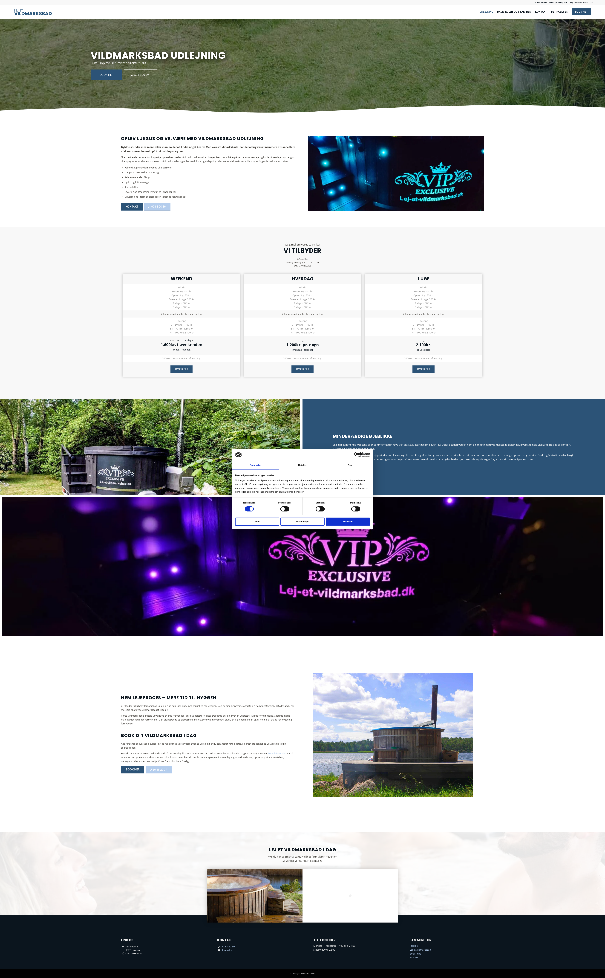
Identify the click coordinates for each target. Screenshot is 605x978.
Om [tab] (350, 465)
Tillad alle (348, 521)
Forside (414, 945)
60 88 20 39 (228, 946)
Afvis (257, 521)
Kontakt (414, 957)
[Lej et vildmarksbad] (33, 12)
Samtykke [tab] (255, 465)
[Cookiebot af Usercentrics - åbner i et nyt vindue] (356, 454)
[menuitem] (486, 12)
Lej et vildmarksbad (420, 949)
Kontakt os (227, 950)
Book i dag (415, 953)
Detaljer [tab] (302, 465)
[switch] (284, 509)
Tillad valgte (302, 521)
